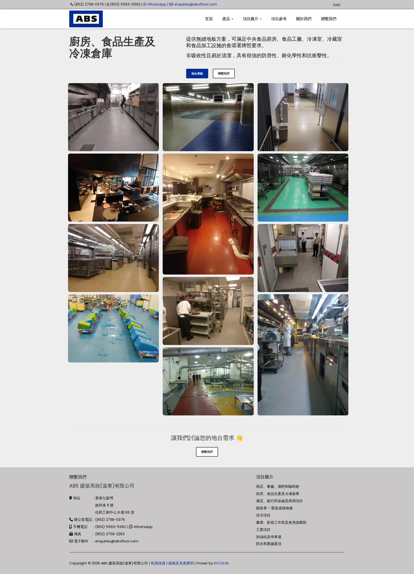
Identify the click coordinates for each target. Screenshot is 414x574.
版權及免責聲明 (181, 563)
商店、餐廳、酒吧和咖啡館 (277, 486)
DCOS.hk (221, 563)
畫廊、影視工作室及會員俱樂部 (281, 522)
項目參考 (279, 19)
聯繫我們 (328, 19)
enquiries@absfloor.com (195, 4)
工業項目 (263, 529)
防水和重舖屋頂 (268, 543)
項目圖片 (251, 19)
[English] (337, 4)
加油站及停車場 (268, 536)
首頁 (209, 19)
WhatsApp (156, 4)
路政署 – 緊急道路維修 (274, 508)
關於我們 (303, 19)
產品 (226, 19)
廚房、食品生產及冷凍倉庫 (277, 493)
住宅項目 (263, 515)
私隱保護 (158, 563)
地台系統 (197, 73)
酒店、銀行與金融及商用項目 (279, 500)
